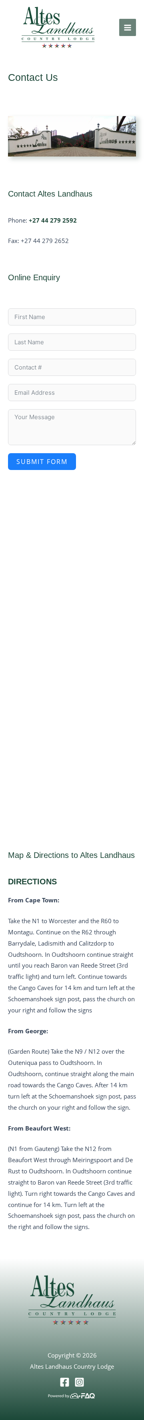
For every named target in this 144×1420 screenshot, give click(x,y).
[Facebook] (65, 1382)
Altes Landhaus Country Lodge (72, 1366)
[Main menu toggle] (127, 27)
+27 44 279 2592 (53, 220)
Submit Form (42, 461)
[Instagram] (79, 1382)
